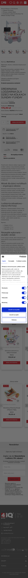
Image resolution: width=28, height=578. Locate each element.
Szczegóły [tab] (11, 261)
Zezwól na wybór (14, 314)
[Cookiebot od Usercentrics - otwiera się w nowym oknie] (19, 257)
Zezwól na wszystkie (14, 309)
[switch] (24, 293)
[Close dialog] (27, 275)
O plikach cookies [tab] (21, 261)
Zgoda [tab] (4, 261)
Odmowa (14, 320)
